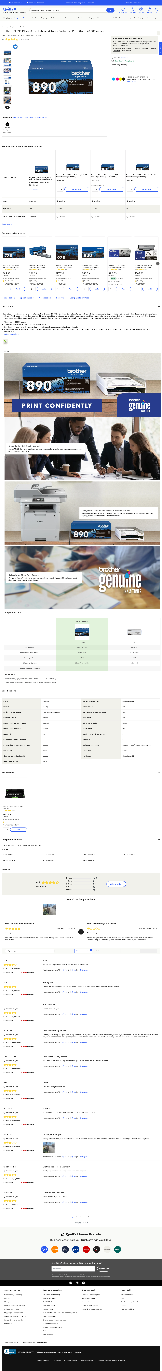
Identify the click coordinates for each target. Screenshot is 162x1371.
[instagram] (71, 1283)
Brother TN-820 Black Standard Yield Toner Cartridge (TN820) (141, 176)
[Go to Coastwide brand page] (55, 1250)
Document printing (50, 1316)
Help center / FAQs (11, 1309)
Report (85, 970)
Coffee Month (56, 18)
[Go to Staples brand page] (86, 1250)
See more (6, 224)
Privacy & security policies (13, 1320)
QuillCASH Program (50, 1302)
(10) (94, 884)
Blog (122, 1298)
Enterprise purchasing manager (54, 1320)
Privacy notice (58, 1360)
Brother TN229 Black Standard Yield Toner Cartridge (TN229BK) (37, 266)
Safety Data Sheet (11, 334)
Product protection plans (52, 1327)
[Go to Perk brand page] (76, 1250)
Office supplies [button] (102, 18)
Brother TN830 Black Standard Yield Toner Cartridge (90, 266)
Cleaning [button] (137, 18)
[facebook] (83, 1283)
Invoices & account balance (14, 1305)
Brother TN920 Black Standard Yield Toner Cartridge (64, 266)
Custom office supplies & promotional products (60, 1313)
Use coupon (104, 1268)
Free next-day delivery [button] (12, 283)
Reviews (60, 298)
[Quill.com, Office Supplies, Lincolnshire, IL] (10, 1352)
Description (9, 298)
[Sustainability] (6, 342)
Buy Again (45, 18)
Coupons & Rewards (22, 18)
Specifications (27, 298)
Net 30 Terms (48, 1309)
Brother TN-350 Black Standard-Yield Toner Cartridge (116, 266)
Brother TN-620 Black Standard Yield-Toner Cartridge (143, 266)
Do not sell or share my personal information (111, 1360)
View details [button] (131, 81)
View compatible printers (38, 117)
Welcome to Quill (127, 1294)
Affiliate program (49, 1334)
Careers (123, 1305)
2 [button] (76, 1217)
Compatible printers (79, 298)
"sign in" (116, 50)
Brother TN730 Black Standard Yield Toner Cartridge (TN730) (11, 266)
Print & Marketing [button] (85, 18)
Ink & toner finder (88, 1298)
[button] (110, 10)
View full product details (21, 117)
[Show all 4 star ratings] (82, 881)
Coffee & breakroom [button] (121, 18)
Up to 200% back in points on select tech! (81, 3)
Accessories (45, 298)
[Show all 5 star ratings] (82, 878)
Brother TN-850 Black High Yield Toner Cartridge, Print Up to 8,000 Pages (106, 176)
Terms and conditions (70, 1274)
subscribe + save (70, 18)
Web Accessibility (127, 1309)
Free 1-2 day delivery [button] (37, 283)
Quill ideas (47, 1331)
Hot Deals (35, 18)
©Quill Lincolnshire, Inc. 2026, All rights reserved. (33, 1352)
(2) (94, 887)
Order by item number (90, 1305)
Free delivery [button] (62, 283)
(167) (95, 878)
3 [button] (80, 1217)
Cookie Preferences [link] (87, 1360)
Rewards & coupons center (92, 1309)
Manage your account (12, 1302)
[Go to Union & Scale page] (107, 1250)
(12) (94, 890)
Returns (7, 1298)
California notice (72, 1360)
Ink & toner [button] (150, 18)
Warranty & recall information (15, 1316)
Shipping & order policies (13, 1313)
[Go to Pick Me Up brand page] (65, 1250)
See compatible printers (12, 278)
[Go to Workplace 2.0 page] (117, 1250)
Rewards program (49, 1298)
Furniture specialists (50, 1323)
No (75, 970)
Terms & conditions (43, 1360)
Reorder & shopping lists (91, 1294)
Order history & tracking (13, 1294)
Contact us (8, 1323)
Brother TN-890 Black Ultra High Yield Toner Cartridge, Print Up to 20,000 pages (40, 179)
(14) (94, 881)
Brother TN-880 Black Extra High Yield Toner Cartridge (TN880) (71, 176)
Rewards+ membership (51, 1294)
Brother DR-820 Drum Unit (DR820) (13, 807)
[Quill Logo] (9, 9)
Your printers (86, 1302)
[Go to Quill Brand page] (44, 1250)
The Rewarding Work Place (131, 1302)
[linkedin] (77, 1283)
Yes (66, 970)
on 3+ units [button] (119, 278)
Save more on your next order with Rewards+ (27, 3)
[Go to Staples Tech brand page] (96, 1250)
